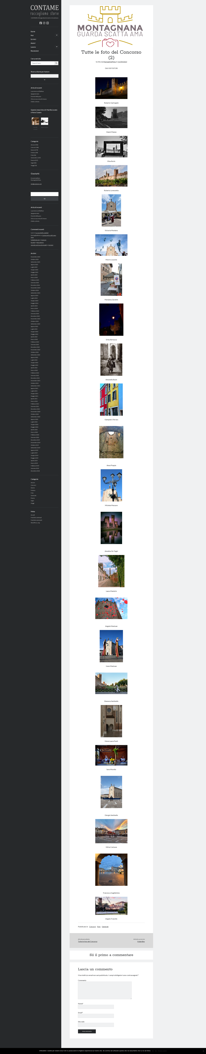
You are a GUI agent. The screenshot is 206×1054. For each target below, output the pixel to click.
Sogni (32, 163)
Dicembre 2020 (35, 409)
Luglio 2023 (34, 329)
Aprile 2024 (34, 306)
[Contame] (44, 15)
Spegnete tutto (35, 94)
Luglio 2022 (34, 360)
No (156, 1051)
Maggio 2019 (34, 458)
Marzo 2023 (34, 339)
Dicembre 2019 (35, 440)
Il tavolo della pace (36, 96)
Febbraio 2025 (35, 280)
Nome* (80, 1004)
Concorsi (33, 147)
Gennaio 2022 (35, 375)
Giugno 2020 (34, 424)
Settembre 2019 (35, 447)
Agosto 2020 (34, 419)
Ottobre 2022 (35, 352)
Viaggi (32, 165)
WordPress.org (35, 523)
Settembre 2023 (35, 324)
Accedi (33, 515)
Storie (33, 31)
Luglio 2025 (34, 267)
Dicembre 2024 (35, 285)
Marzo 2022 (34, 370)
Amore (33, 145)
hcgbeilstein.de (35, 240)
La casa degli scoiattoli (42, 233)
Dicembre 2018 (35, 471)
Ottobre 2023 (35, 321)
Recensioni (35, 51)
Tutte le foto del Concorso (87, 941)
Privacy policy (162, 1051)
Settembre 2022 (35, 355)
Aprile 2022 (34, 368)
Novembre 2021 (35, 380)
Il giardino (141, 941)
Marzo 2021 (34, 401)
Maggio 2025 (34, 272)
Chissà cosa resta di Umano (39, 99)
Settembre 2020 (35, 417)
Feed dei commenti (36, 520)
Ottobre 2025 (35, 259)
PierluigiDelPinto (109, 62)
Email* (80, 1013)
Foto (32, 155)
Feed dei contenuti (36, 517)
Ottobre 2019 (35, 445)
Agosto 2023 (34, 326)
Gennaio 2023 (35, 344)
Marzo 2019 (34, 463)
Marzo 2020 (34, 432)
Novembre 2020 (35, 411)
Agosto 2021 (34, 388)
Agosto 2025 (34, 264)
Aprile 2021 (34, 398)
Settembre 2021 (35, 386)
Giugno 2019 (34, 455)
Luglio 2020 (34, 422)
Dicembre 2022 (35, 347)
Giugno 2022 (34, 362)
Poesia (33, 160)
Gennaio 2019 (35, 468)
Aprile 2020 (34, 429)
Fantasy (33, 152)
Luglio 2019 (34, 453)
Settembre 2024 (35, 293)
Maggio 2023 (34, 334)
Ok (153, 1051)
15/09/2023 (122, 62)
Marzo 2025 (34, 277)
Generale (33, 158)
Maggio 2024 (34, 303)
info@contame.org (36, 184)
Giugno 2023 (34, 331)
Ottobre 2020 (35, 414)
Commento (82, 980)
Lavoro (33, 47)
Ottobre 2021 (35, 383)
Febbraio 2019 (35, 466)
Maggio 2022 (34, 365)
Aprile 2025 (34, 275)
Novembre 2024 (35, 288)
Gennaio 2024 (35, 313)
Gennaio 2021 (35, 406)
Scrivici (33, 39)
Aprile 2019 (34, 460)
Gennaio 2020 (35, 437)
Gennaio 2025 (35, 282)
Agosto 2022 (34, 357)
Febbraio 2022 (35, 373)
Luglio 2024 (34, 298)
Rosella (33, 242)
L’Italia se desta (35, 101)
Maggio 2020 (34, 427)
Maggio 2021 (34, 396)
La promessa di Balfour (37, 91)
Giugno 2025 (34, 270)
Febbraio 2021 (35, 404)
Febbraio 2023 (35, 342)
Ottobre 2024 (35, 290)
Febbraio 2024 (35, 311)
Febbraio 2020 (35, 435)
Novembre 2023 (35, 319)
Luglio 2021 (34, 391)
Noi (32, 35)
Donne (33, 150)
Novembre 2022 (35, 349)
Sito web (81, 1022)
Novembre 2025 (35, 257)
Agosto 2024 (34, 295)
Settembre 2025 (35, 262)
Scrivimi (51, 245)
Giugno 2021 (34, 393)
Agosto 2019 (34, 450)
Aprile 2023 (34, 337)
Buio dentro (40, 242)
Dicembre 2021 (35, 378)
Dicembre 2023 (35, 316)
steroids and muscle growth (39, 245)
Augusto (43, 240)
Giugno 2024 (34, 300)
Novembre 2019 (35, 442)
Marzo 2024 (34, 308)
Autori (33, 43)
